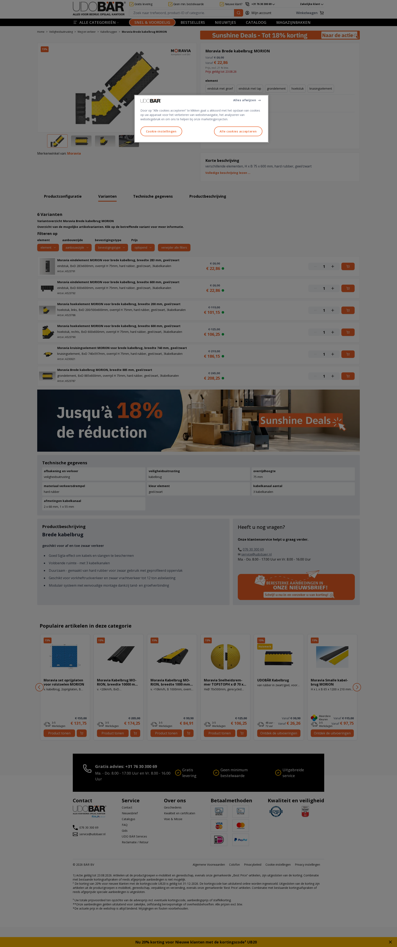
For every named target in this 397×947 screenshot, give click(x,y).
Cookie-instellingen (161, 131)
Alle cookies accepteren (238, 131)
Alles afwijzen (244, 100)
